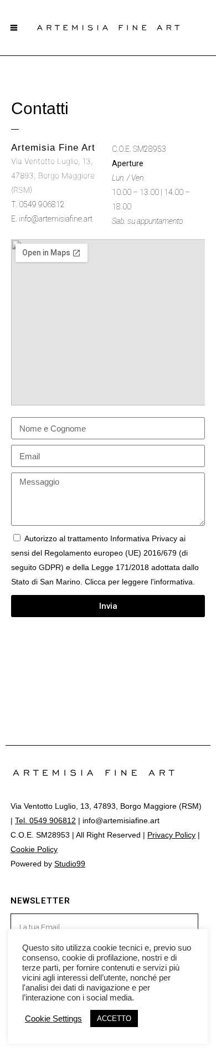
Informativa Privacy (143, 538)
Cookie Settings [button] (53, 1018)
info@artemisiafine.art (55, 218)
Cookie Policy (34, 849)
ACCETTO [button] (114, 1018)
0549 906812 (42, 204)
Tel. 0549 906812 (45, 820)
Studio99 (69, 863)
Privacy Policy (171, 834)
